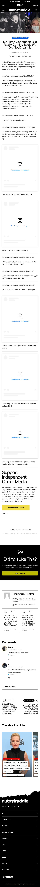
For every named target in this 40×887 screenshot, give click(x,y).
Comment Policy (30, 884)
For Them (27, 1)
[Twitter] (12, 806)
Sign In (3, 5)
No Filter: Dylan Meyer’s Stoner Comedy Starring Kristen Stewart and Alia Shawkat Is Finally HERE (28, 620)
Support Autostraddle (16, 507)
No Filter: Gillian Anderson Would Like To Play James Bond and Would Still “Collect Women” (10, 620)
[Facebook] (6, 806)
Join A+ (4, 514)
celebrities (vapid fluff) (20, 37)
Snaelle (10, 647)
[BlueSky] (18, 806)
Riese (36, 775)
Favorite (18, 56)
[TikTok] (9, 806)
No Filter (24, 62)
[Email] (15, 806)
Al (8, 664)
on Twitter (31, 600)
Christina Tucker (15, 52)
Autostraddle (15, 1)
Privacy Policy (23, 884)
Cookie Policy (17, 884)
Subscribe (35, 5)
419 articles (31, 604)
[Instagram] (2, 806)
